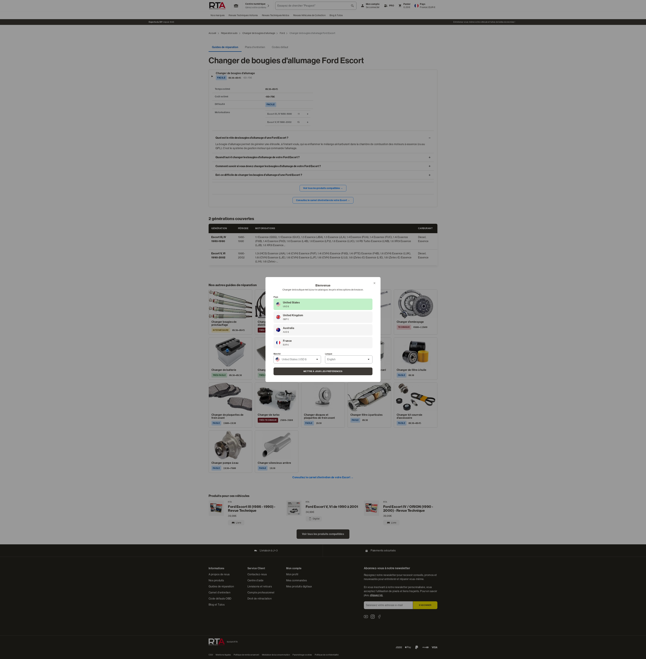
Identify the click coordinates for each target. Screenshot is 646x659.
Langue (328, 354)
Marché (277, 354)
